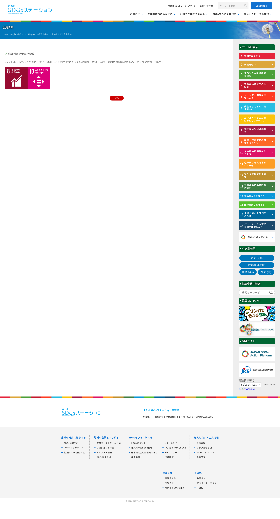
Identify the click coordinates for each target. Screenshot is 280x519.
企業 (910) (256, 258)
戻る (116, 98)
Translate (249, 389)
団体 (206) (248, 272)
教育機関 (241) (256, 265)
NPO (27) (266, 272)
